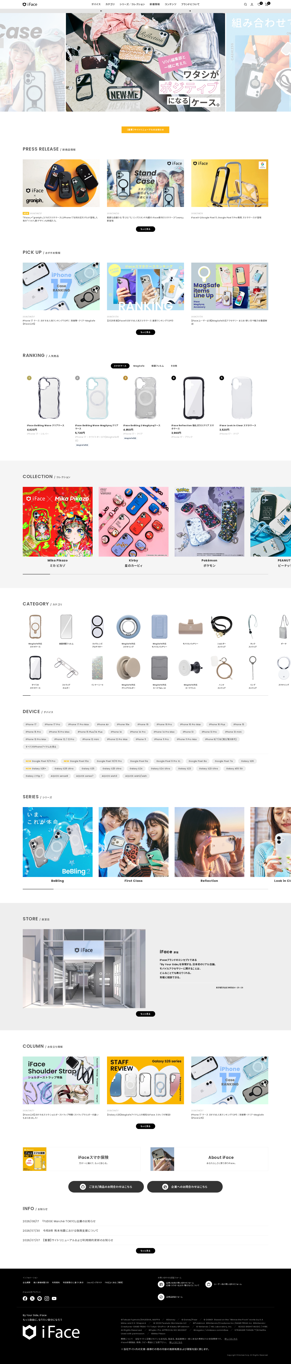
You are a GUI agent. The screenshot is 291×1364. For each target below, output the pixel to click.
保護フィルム (157, 365)
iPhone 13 (188, 731)
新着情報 (155, 4)
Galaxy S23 (184, 768)
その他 (174, 365)
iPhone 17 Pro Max (78, 724)
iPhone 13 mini (233, 731)
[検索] (245, 4)
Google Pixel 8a (198, 761)
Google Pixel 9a (139, 761)
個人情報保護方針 (41, 1282)
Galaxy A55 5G (234, 768)
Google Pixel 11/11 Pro (40, 761)
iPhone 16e (123, 724)
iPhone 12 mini (91, 739)
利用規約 (56, 1282)
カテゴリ (110, 4)
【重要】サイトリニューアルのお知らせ (145, 129)
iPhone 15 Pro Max (59, 731)
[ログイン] (252, 4)
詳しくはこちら (231, 1339)
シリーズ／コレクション (132, 4)
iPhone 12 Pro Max (117, 739)
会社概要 (26, 1282)
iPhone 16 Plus (217, 724)
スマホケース (120, 365)
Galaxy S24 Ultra (160, 768)
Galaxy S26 (247, 761)
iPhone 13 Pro (209, 731)
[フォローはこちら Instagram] (47, 1298)
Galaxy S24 (136, 768)
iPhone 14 (116, 731)
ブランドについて (190, 4)
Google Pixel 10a (76, 761)
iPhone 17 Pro (52, 724)
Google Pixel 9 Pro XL (168, 761)
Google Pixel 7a (224, 761)
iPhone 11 (141, 739)
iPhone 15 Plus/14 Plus (90, 731)
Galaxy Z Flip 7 (34, 776)
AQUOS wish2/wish (136, 776)
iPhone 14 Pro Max (164, 731)
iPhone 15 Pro (33, 731)
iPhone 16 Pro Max (190, 724)
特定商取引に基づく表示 (73, 1282)
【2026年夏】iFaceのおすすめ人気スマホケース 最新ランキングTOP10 (140, 320)
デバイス (96, 4)
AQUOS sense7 (85, 776)
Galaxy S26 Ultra (64, 768)
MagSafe (139, 365)
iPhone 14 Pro (138, 731)
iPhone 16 (143, 724)
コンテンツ (170, 4)
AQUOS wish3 (109, 776)
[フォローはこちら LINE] (39, 1298)
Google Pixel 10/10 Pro (109, 761)
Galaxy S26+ (36, 768)
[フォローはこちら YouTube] (54, 1298)
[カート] (266, 4)
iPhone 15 (239, 724)
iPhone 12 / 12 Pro (64, 739)
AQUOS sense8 (59, 776)
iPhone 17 (31, 724)
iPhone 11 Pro (161, 739)
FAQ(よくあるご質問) (114, 1282)
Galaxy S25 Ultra (112, 768)
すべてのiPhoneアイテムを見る (41, 746)
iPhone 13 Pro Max (36, 739)
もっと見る (145, 229)
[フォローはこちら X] (32, 1298)
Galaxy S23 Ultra (208, 768)
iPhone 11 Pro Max (187, 739)
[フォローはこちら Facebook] (25, 1298)
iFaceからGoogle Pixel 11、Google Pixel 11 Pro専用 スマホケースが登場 (226, 217)
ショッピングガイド (94, 1282)
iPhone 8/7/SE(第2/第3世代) (221, 739)
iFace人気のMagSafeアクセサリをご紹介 (145, 10)
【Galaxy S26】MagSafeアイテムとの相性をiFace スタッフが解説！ (139, 1114)
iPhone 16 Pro (164, 724)
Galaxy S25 (88, 768)
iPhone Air (103, 724)
